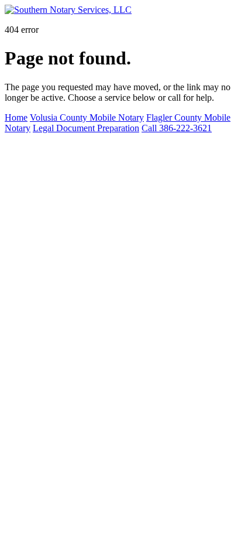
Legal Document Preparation (86, 128)
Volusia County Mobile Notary (87, 117)
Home (16, 117)
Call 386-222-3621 (177, 128)
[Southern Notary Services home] (68, 10)
